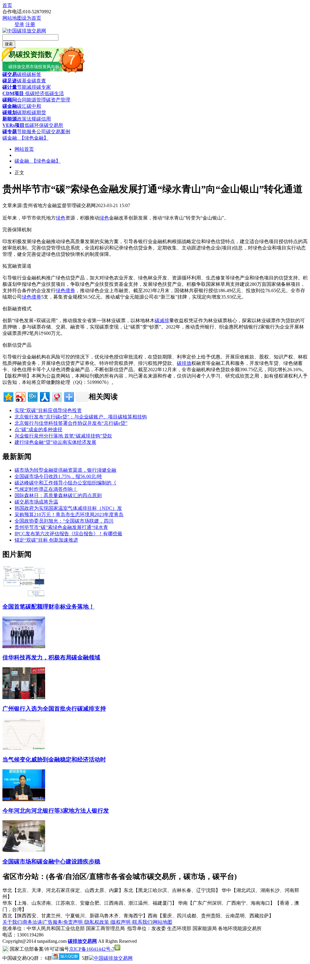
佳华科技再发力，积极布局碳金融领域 (51, 657)
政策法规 (26, 118)
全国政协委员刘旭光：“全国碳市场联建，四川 (64, 520)
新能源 (9, 118)
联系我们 (142, 922)
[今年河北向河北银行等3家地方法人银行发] (23, 799)
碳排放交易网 (82, 941)
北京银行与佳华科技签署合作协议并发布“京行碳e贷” (71, 423)
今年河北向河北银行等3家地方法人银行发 (55, 810)
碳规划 (9, 112)
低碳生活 (54, 93)
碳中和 (34, 106)
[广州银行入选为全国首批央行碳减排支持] (23, 697)
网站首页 (24, 149)
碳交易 (9, 74)
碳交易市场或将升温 (36, 501)
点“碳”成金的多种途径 (38, 429)
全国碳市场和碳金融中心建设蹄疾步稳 (51, 861)
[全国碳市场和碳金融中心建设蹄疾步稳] (23, 850)
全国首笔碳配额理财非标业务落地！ (48, 606)
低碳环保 (34, 125)
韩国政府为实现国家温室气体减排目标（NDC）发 (68, 508)
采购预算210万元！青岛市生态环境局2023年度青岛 (69, 514)
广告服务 (52, 922)
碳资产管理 (58, 99)
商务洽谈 (32, 922)
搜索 (9, 44)
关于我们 (12, 922)
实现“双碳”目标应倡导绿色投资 (48, 410)
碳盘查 (38, 80)
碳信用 (43, 118)
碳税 (22, 74)
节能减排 (26, 87)
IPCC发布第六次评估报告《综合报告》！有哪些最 (68, 533)
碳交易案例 (58, 131)
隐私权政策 (97, 922)
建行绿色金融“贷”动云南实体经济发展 (55, 442)
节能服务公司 (31, 131)
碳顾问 (9, 99)
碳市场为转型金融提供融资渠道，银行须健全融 (65, 470)
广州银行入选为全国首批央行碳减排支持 (54, 708)
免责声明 (73, 922)
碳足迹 (9, 80)
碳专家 (43, 87)
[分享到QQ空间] (8, 396)
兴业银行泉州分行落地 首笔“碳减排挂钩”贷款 (63, 435)
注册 (30, 24)
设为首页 (31, 18)
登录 (19, 24)
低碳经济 (34, 93)
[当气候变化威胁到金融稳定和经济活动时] (23, 748)
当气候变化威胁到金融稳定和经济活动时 (54, 759)
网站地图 (12, 18)
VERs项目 (13, 125)
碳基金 (24, 80)
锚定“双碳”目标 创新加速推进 (46, 540)
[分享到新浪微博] (20, 396)
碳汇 (22, 106)
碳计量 (9, 87)
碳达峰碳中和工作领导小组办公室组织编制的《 (65, 482)
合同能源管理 (31, 99)
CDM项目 (13, 93)
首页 (7, 5)
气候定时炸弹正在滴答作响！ (46, 489)
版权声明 (121, 922)
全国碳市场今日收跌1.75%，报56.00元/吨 (58, 476)
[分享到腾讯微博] (32, 396)
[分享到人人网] (44, 396)
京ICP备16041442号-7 (91, 949)
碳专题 (9, 131)
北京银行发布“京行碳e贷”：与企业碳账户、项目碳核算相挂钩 (81, 416)
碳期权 (24, 112)
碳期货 (38, 112)
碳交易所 (53, 125)
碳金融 (9, 106)
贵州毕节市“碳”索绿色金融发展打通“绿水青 (61, 527)
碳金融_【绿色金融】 (25, 137)
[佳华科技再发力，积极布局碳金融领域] (23, 646)
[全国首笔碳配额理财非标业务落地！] (23, 595)
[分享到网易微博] (56, 396)
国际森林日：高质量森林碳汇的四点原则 (58, 495)
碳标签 (34, 74)
